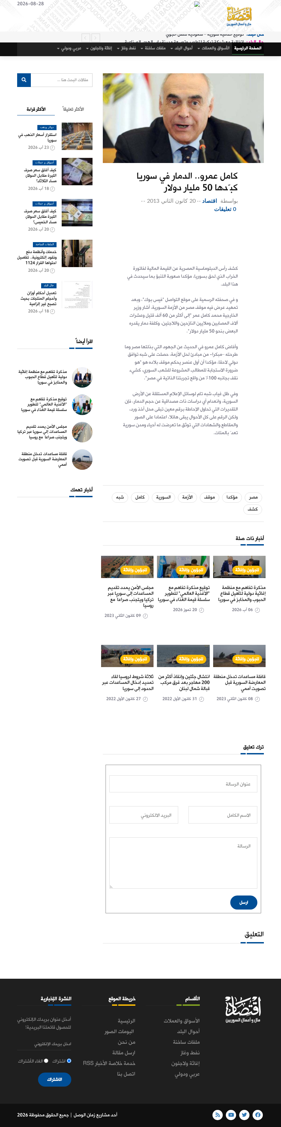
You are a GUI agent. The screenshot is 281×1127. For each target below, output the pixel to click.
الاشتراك (54, 1080)
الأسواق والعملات (215, 48)
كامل (140, 497)
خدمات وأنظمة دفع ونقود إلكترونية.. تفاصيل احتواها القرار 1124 (37, 257)
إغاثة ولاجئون (100, 48)
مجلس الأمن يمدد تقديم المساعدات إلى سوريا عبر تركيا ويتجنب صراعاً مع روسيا (131, 597)
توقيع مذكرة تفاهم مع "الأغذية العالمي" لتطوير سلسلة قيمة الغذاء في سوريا (184, 594)
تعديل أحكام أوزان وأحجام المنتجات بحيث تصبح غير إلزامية (39, 298)
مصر (253, 497)
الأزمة (187, 497)
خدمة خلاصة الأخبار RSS (109, 1063)
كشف (253, 509)
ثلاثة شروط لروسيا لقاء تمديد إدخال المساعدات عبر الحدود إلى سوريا (128, 683)
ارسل (244, 902)
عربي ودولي (70, 48)
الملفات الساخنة (45, 244)
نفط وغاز (128, 48)
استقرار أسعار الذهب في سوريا (37, 137)
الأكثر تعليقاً (73, 109)
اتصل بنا (126, 1074)
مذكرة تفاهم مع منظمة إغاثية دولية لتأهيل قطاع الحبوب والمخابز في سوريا (242, 594)
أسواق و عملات (44, 162)
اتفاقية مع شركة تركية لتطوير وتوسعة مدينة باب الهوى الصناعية (184, 38)
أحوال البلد (183, 48)
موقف (209, 497)
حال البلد (49, 285)
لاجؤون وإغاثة (247, 570)
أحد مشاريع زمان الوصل (95, 1115)
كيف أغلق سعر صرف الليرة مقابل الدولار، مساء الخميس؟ (40, 217)
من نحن (126, 1042)
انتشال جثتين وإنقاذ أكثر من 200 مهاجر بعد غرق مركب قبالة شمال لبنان (184, 683)
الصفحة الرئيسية (248, 48)
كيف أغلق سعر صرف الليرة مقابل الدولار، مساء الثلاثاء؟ (40, 175)
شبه (120, 497)
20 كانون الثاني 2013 (171, 201)
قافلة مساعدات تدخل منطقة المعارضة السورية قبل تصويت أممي (239, 683)
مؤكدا (232, 497)
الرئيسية (126, 1021)
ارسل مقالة (123, 1053)
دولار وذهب (47, 127)
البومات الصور (120, 1032)
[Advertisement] (169, 241)
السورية (163, 497)
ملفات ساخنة (155, 48)
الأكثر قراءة (36, 109)
